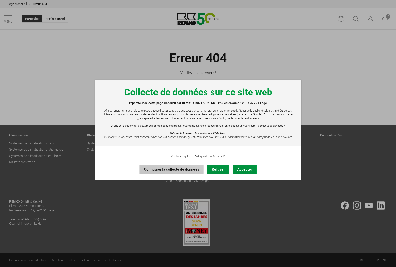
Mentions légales (181, 156)
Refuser (218, 169)
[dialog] (198, 133)
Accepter (244, 169)
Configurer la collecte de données (171, 169)
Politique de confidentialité (209, 156)
